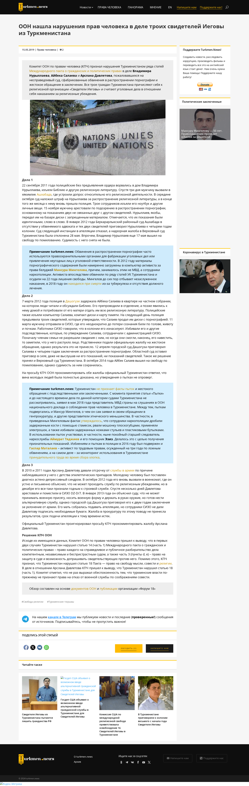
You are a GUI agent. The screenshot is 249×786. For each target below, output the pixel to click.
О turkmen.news (83, 756)
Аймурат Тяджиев (64, 439)
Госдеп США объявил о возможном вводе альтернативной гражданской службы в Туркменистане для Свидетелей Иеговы (75, 708)
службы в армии (122, 470)
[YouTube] (143, 762)
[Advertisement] (203, 194)
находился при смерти (84, 284)
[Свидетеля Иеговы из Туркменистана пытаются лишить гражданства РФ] (39, 709)
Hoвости (85, 7)
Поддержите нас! (211, 7)
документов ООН (83, 589)
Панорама (135, 7)
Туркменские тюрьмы (61, 601)
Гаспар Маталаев (43, 448)
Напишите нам (179, 758)
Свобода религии (33, 601)
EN (170, 7)
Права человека (109, 7)
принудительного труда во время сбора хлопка (64, 457)
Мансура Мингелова (70, 270)
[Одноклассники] (121, 762)
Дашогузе (72, 301)
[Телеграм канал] (126, 762)
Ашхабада (44, 194)
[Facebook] (137, 762)
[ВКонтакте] (132, 762)
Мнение (155, 7)
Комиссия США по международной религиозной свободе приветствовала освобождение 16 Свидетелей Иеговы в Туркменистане (112, 724)
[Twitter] (149, 762)
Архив (77, 761)
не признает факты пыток (115, 389)
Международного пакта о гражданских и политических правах (75, 71)
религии (165, 563)
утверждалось (91, 421)
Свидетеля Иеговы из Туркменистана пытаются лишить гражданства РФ (37, 718)
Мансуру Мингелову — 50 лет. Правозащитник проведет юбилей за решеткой (201, 134)
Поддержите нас (213, 758)
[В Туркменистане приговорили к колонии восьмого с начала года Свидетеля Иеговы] (155, 709)
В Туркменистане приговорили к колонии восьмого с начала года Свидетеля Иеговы (152, 719)
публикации (108, 589)
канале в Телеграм (62, 617)
